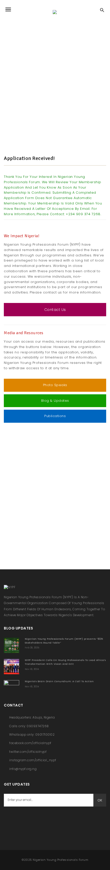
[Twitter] (22, 819)
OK (99, 800)
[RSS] (34, 819)
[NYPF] (55, 9)
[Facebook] (9, 819)
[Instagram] (47, 819)
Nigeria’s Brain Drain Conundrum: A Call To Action (59, 681)
